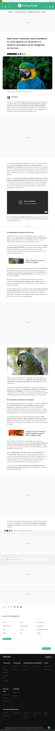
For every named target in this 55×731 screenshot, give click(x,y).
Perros (10, 12)
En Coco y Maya (28, 258)
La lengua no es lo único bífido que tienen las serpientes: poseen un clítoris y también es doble (35, 434)
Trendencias (5, 695)
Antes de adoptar (20, 12)
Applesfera (5, 673)
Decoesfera (5, 698)
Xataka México (6, 713)
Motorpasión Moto (48, 670)
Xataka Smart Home (6, 677)
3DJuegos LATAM (16, 713)
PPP (21, 633)
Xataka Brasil (5, 716)
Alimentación (40, 626)
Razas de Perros (6, 626)
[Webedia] (7, 656)
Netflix (4, 633)
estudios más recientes (19, 245)
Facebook (43, 6)
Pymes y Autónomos (15, 697)
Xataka (4, 667)
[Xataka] (1, 1)
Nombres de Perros (34, 12)
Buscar (9, 6)
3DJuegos (15, 667)
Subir (47, 657)
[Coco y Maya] (27, 5)
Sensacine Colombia (26, 717)
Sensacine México (27, 713)
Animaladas (23, 530)
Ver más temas (7, 639)
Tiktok (53, 6)
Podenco (39, 633)
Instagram (50, 6)
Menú (2, 6)
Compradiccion (6, 701)
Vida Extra (15, 670)
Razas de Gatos (40, 623)
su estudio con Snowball (38, 387)
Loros (29, 530)
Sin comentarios (12, 54)
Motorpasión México (46, 714)
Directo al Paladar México (37, 714)
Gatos (43, 12)
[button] (15, 97)
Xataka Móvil (5, 670)
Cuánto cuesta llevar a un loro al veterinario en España (35, 262)
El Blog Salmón (16, 692)
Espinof (25, 670)
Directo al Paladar (37, 667)
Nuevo (5, 6)
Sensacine (26, 667)
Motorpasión (46, 667)
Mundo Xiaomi (6, 681)
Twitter (47, 6)
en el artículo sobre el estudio (15, 446)
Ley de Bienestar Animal (42, 630)
